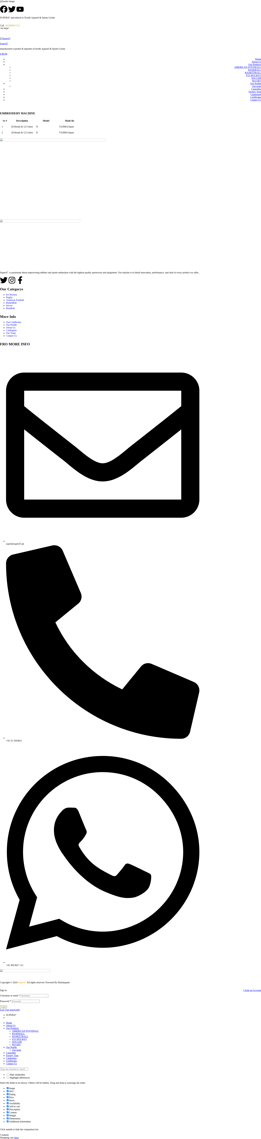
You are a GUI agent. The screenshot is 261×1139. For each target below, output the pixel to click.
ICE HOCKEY (253, 75)
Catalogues (255, 94)
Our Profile (255, 83)
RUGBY (256, 81)
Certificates (255, 97)
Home (258, 59)
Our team (256, 86)
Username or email (10, 995)
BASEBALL (254, 70)
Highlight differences (19, 1077)
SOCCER (256, 78)
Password (5, 1001)
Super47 (4, 43)
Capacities (256, 89)
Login (3, 1007)
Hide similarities (17, 1074)
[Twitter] (4, 280)
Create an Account (252, 990)
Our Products (254, 64)
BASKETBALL (253, 72)
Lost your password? (10, 1010)
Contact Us (255, 100)
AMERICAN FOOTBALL (247, 67)
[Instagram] (12, 280)
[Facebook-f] (20, 280)
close (16, 1137)
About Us (256, 61)
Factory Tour (255, 91)
